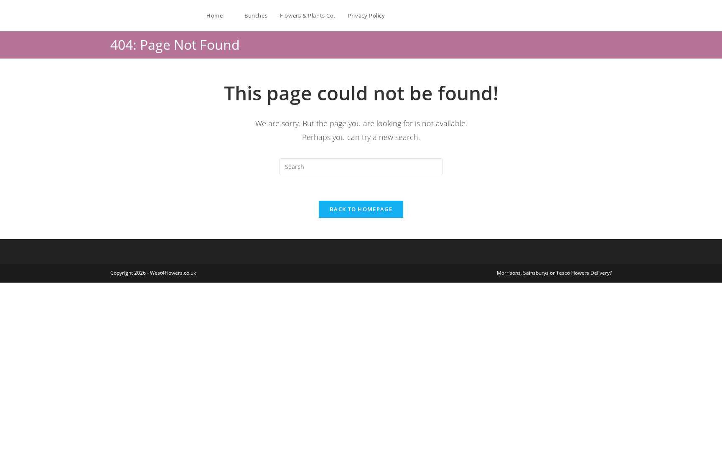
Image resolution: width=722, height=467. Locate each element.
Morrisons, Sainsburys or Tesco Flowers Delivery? (554, 272)
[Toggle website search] (400, 15)
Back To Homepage (361, 209)
